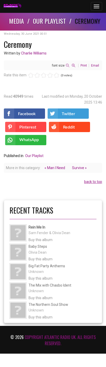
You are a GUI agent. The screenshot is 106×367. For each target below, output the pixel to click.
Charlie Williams (34, 53)
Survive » (79, 168)
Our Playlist (34, 156)
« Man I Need (55, 168)
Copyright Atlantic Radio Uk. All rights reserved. (60, 340)
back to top (93, 182)
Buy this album (40, 240)
